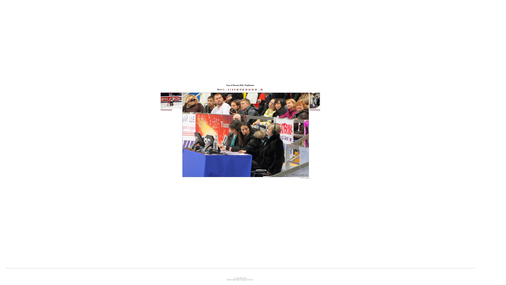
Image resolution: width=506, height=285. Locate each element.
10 (237, 89)
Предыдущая (166, 109)
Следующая (315, 109)
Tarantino (307, 178)
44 (262, 89)
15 (253, 89)
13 (246, 89)
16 (256, 89)
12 (243, 89)
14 (249, 89)
